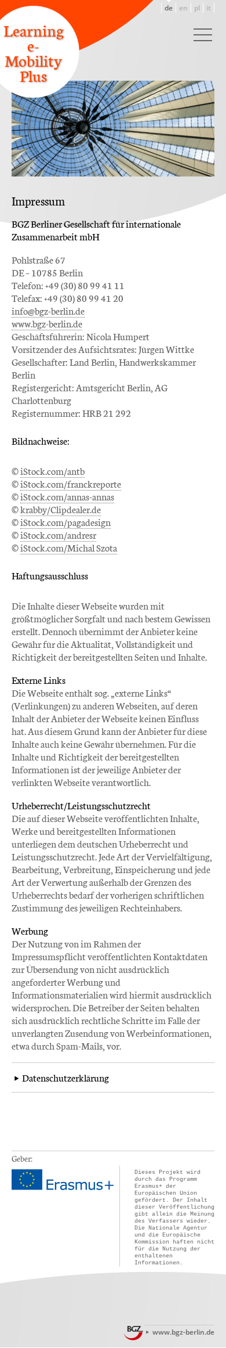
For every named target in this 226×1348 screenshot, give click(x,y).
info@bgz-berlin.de (48, 310)
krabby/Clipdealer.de (60, 509)
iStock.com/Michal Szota (68, 547)
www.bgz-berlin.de (47, 323)
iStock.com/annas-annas (67, 496)
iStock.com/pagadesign (65, 521)
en (183, 8)
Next (205, 85)
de (169, 8)
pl (197, 8)
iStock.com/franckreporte (70, 483)
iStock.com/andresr (58, 534)
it (208, 8)
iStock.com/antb (52, 470)
